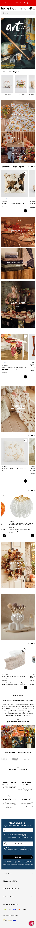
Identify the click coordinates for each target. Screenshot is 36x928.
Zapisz (18, 857)
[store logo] (8, 8)
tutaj (22, 865)
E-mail (18, 830)
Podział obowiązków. (23, 684)
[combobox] (18, 13)
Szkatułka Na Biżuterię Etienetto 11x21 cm (21, 204)
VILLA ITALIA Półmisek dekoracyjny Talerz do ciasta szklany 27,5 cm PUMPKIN (21, 523)
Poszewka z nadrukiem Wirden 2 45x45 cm (21, 364)
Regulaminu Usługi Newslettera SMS (22, 849)
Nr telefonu (18, 843)
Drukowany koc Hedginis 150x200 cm (21, 468)
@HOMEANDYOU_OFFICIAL (18, 722)
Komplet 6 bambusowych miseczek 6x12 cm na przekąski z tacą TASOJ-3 (20, 677)
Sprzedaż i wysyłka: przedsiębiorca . (19, 530)
